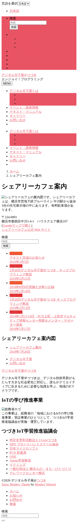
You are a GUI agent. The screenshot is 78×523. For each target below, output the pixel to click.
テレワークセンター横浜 (27, 473)
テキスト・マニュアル (26, 55)
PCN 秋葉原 (18, 452)
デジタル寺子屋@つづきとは (38, 39)
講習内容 (24, 43)
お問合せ (16, 499)
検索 (13, 18)
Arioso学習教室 (20, 460)
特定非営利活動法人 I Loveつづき (33, 440)
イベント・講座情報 (24, 51)
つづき (41, 480)
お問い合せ (18, 64)
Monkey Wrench (45, 484)
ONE (13, 456)
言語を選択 (10, 3)
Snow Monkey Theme (16, 484)
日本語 (14, 11)
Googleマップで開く (17, 225)
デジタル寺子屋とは (24, 34)
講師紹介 (24, 47)
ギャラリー (18, 59)
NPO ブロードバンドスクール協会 (34, 444)
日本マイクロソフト (24, 448)
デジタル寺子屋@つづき (19, 75)
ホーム (14, 491)
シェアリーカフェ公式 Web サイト (26, 229)
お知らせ (16, 495)
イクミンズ (18, 464)
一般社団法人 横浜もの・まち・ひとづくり (40, 469)
